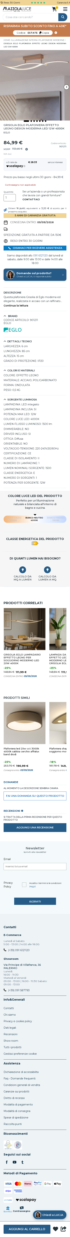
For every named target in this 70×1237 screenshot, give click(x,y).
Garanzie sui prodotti (16, 1091)
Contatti (10, 927)
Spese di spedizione (16, 1117)
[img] (26, 149)
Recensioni (10, 1034)
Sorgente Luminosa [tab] (22, 399)
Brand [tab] (12, 316)
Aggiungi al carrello (27, 1229)
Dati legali (10, 1027)
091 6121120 (40, 255)
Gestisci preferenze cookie (20, 1053)
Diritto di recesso (14, 1098)
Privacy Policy (8, 884)
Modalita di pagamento (18, 1104)
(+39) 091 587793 (19, 990)
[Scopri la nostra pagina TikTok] (22, 1162)
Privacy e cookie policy (18, 1021)
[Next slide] (66, 87)
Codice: (33, 32)
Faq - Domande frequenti (20, 1078)
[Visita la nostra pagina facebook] (7, 1162)
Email (7, 859)
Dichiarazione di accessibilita (21, 1072)
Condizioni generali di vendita (22, 1085)
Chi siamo (10, 1014)
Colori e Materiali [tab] (21, 370)
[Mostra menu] (65, 9)
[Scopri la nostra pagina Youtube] (14, 1162)
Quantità (8, 192)
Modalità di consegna (17, 1111)
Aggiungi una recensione (35, 827)
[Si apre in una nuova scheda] (8, 1145)
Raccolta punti (13, 1124)
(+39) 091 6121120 (19, 950)
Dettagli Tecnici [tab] (19, 341)
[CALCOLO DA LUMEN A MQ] (47, 569)
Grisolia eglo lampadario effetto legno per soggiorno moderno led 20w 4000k (22, 659)
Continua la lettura (16, 305)
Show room (11, 1040)
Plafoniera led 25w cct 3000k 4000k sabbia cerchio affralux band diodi (21, 751)
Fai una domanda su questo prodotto (35, 795)
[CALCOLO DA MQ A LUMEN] (22, 569)
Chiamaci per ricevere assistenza (37, 248)
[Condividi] (63, 1229)
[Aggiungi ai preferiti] (55, 1229)
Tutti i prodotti (12, 1047)
